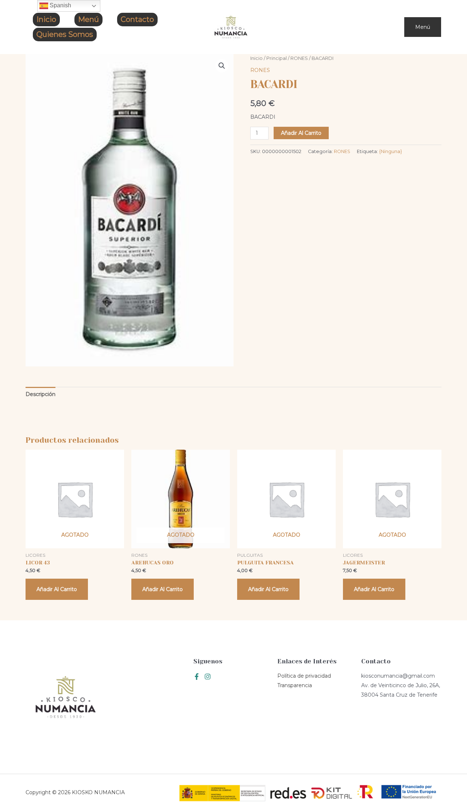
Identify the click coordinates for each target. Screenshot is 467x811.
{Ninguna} (390, 151)
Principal (276, 58)
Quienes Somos (64, 34)
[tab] (40, 394)
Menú (88, 19)
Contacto (137, 19)
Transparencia (294, 685)
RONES (299, 58)
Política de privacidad (304, 676)
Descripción (40, 394)
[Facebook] (196, 676)
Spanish (59, 5)
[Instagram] (207, 676)
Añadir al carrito (301, 133)
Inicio (46, 19)
